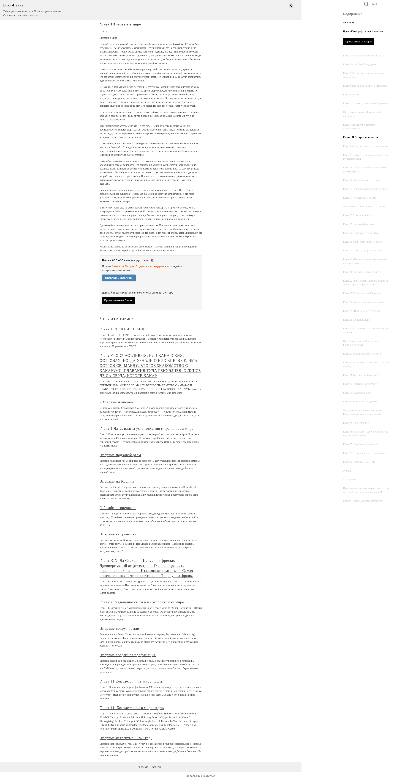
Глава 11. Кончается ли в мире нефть (132, 707)
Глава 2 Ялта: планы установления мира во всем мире (147, 428)
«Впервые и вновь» (116, 401)
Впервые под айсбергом (120, 454)
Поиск (370, 4)
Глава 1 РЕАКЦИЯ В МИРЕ (124, 328)
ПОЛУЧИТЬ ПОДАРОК (119, 278)
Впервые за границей (118, 533)
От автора (348, 22)
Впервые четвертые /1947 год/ (126, 737)
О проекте (142, 767)
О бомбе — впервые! (118, 507)
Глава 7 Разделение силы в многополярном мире (142, 601)
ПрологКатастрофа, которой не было (363, 31)
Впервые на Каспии (117, 481)
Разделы (156, 767)
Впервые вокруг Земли (119, 628)
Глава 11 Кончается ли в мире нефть (131, 681)
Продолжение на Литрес (358, 41)
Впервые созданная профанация (128, 654)
